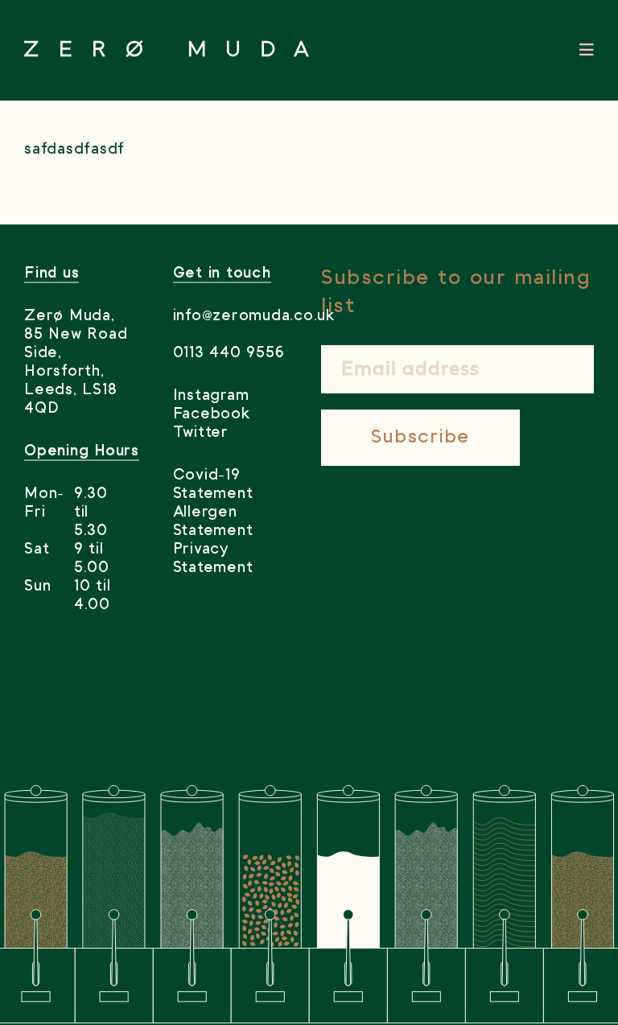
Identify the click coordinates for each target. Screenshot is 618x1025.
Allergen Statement (213, 521)
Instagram (211, 396)
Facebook (212, 414)
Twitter (201, 433)
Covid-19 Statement (213, 484)
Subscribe (420, 437)
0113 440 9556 (229, 353)
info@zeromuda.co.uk (235, 316)
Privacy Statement (213, 558)
